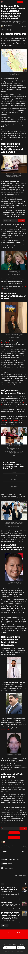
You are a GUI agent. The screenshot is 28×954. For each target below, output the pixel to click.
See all (4, 925)
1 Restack (11, 842)
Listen (25, 26)
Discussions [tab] (11, 884)
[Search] (25, 884)
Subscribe (20, 2)
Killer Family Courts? (7, 902)
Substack (7, 951)
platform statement (11, 386)
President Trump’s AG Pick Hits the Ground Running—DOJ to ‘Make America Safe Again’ (10, 918)
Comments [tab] (4, 863)
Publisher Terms (19, 943)
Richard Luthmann (8, 25)
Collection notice (20, 944)
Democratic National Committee (9, 420)
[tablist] (7, 863)
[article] (14, 893)
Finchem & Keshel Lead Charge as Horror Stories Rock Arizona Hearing (10, 904)
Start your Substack (10, 947)
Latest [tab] (6, 884)
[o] (24, 889)
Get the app (20, 947)
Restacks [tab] (10, 863)
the (9, 605)
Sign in (25, 2)
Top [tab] (2, 884)
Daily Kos (12, 605)
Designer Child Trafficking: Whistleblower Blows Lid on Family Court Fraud (9, 889)
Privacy (10, 944)
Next (23, 851)
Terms (14, 944)
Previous (5, 851)
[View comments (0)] (7, 30)
